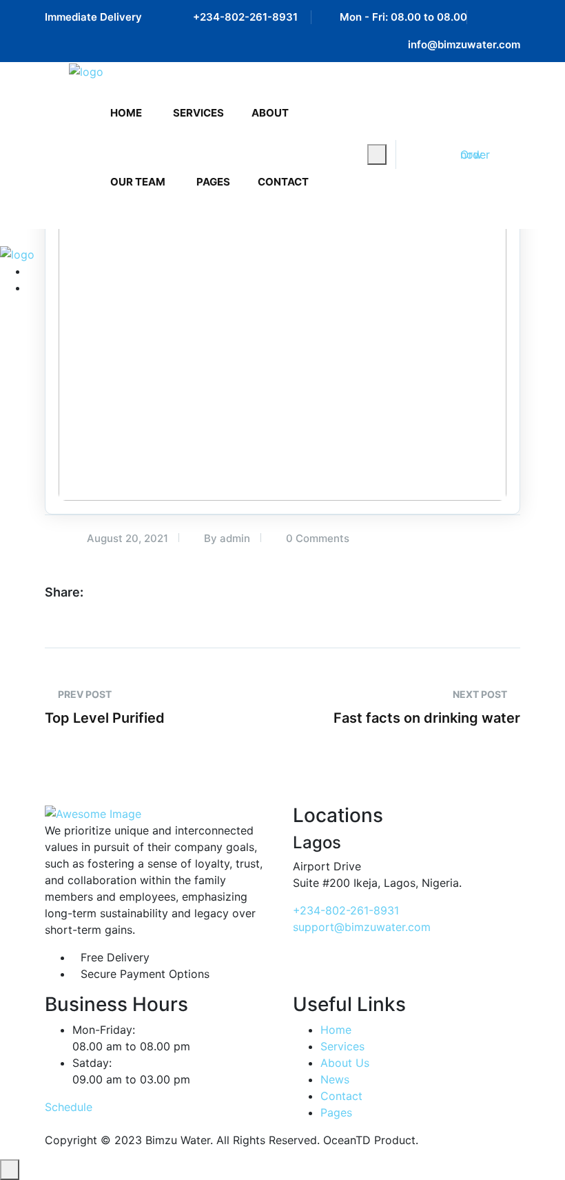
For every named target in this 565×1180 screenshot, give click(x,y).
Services (198, 112)
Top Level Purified (105, 718)
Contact (283, 181)
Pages (213, 181)
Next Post (481, 694)
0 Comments (316, 538)
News (334, 1079)
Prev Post (84, 694)
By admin (225, 538)
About (270, 112)
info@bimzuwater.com (464, 44)
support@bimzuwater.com (362, 927)
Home (126, 112)
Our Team (137, 181)
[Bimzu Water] (86, 71)
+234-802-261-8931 (245, 16)
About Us (344, 1063)
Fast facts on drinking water (426, 718)
